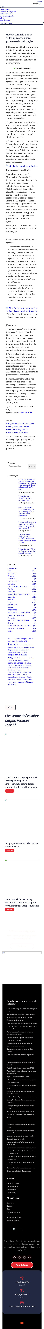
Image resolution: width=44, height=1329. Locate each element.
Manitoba (31, 658)
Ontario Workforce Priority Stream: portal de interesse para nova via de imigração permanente (26, 512)
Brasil (13, 641)
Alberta (10, 639)
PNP (9, 668)
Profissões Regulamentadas (20, 668)
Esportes (10, 647)
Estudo (32, 647)
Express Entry (24, 650)
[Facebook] (14, 1257)
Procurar (11, 463)
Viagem (18, 679)
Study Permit (16, 674)
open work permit (19, 665)
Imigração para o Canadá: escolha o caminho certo (25, 498)
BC (9, 641)
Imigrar (24, 652)
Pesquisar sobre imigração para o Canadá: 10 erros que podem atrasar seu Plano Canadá (27, 539)
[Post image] (12, 483)
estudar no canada (21, 647)
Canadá (13, 644)
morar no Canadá (15, 663)
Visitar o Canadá (27, 679)
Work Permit (12, 684)
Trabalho (29, 677)
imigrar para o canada (17, 655)
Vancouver (11, 679)
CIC (21, 645)
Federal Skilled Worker (14, 652)
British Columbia (21, 641)
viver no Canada (25, 682)
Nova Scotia (28, 663)
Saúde (9, 674)
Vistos (14, 682)
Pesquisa (28, 665)
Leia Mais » (10, 791)
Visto (9, 682)
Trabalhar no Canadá (16, 677)
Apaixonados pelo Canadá (23, 639)
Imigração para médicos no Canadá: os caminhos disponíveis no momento (27, 551)
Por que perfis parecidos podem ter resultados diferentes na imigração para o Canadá (27, 525)
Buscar (32, 467)
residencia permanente (15, 672)
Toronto (24, 674)
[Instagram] (19, 1257)
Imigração (13, 657)
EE (31, 645)
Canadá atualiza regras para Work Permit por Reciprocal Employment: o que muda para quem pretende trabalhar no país (27, 485)
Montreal (25, 660)
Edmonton (26, 645)
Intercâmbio (23, 658)
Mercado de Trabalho (15, 660)
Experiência (13, 650)
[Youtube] (29, 1257)
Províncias (11, 670)
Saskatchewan (27, 672)
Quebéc (18, 670)
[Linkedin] (24, 1257)
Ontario (10, 665)
